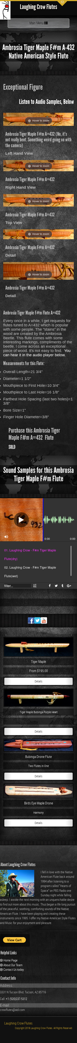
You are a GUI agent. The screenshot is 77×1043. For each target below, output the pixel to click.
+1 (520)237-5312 (16, 999)
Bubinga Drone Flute (38, 756)
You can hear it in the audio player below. (37, 353)
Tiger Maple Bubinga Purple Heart (39, 712)
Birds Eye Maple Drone (38, 803)
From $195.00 (38, 670)
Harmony (38, 813)
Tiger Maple (38, 661)
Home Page (10, 960)
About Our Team (12, 965)
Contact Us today (13, 969)
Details (38, 681)
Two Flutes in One (38, 766)
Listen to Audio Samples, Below (46, 102)
